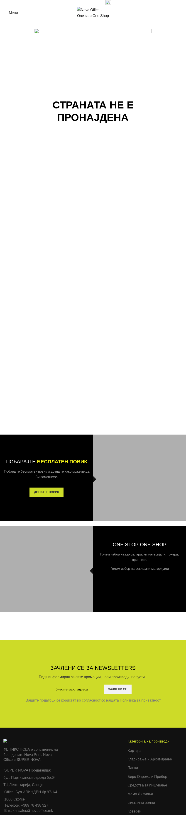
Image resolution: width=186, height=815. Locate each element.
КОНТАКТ (106, 142)
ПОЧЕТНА (80, 142)
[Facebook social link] (75, 3)
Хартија (134, 750)
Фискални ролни (141, 803)
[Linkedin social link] (90, 3)
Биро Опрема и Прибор (147, 777)
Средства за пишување (147, 785)
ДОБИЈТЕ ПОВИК (46, 492)
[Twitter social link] (80, 3)
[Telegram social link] (96, 3)
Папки (132, 768)
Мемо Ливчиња (140, 794)
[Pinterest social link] (85, 3)
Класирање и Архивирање (149, 759)
